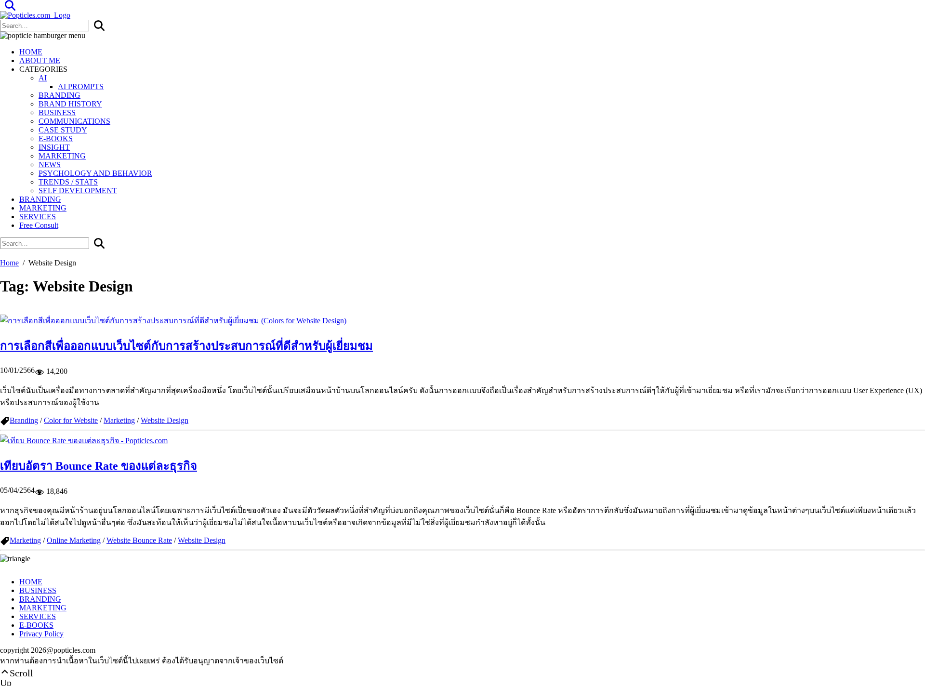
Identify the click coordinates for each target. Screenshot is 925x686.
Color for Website (71, 420)
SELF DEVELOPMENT (78, 190)
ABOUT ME (39, 60)
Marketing (119, 420)
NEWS (50, 164)
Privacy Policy (41, 634)
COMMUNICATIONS (74, 121)
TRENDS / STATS (68, 182)
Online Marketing (74, 540)
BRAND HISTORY (70, 104)
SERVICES (37, 216)
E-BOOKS (56, 138)
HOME (30, 52)
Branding (24, 420)
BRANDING (59, 95)
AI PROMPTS (81, 86)
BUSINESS (57, 112)
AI (43, 78)
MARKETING (62, 156)
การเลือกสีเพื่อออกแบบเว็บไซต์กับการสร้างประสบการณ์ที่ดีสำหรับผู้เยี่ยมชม (186, 346)
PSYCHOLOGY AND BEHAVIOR (95, 173)
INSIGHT (54, 147)
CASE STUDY (63, 130)
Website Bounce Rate (139, 540)
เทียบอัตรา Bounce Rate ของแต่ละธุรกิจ (98, 466)
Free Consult (38, 225)
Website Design (164, 420)
